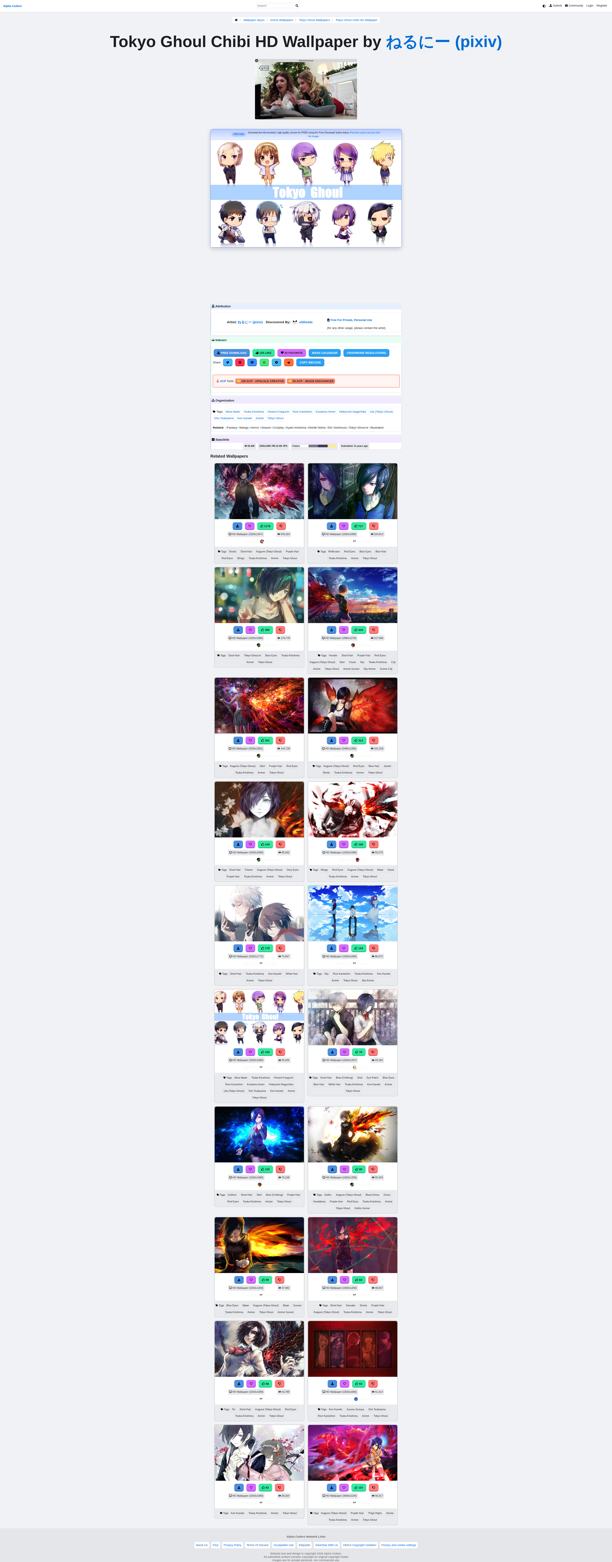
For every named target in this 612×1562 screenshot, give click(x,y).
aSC (363, 859)
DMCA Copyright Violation (359, 1545)
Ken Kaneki (244, 418)
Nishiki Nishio (317, 427)
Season (266, 427)
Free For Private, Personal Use (351, 320)
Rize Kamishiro (302, 411)
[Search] (297, 6)
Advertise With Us (326, 1545)
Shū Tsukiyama (224, 418)
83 (360, 1279)
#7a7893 (313, 446)
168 (360, 844)
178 (267, 948)
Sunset (297, 1305)
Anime (260, 418)
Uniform (232, 1194)
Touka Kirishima (254, 411)
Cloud (352, 662)
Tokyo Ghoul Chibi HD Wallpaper (356, 20)
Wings (240, 558)
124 (360, 948)
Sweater (350, 1305)
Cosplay (278, 427)
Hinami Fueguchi (278, 411)
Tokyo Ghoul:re (358, 427)
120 (267, 1169)
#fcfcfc (304, 446)
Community (575, 5)
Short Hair (246, 551)
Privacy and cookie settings (398, 1545)
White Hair (292, 973)
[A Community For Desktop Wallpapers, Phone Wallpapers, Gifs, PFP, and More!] (236, 20)
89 (267, 1279)
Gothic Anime (362, 1208)
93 (360, 1383)
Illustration (376, 427)
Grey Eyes (293, 870)
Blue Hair (380, 551)
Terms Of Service (258, 1545)
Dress (387, 1194)
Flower (249, 870)
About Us (202, 1545)
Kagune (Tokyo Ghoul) (269, 551)
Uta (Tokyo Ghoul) (381, 411)
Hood (391, 870)
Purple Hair (292, 551)
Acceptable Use (284, 1545)
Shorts (232, 551)
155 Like (265, 352)
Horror (254, 427)
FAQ (216, 1545)
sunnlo (270, 541)
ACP (223, 381)
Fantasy (232, 427)
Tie (233, 1409)
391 (267, 740)
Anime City (386, 669)
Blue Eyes (365, 551)
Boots (326, 772)
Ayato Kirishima (296, 427)
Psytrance (363, 645)
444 (360, 629)
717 (360, 526)
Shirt (359, 1077)
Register (602, 5)
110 (360, 1487)
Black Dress (372, 1194)
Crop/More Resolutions (366, 352)
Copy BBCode (310, 362)
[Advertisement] (306, 274)
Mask (380, 870)
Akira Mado (233, 411)
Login (589, 5)
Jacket (387, 766)
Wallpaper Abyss (254, 20)
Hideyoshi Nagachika (352, 411)
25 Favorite (293, 352)
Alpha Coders (12, 6)
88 (267, 1383)
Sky (362, 662)
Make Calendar (324, 352)
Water (245, 1305)
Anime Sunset (351, 669)
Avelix (363, 1399)
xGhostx (306, 322)
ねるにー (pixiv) (444, 41)
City (393, 662)
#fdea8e (332, 446)
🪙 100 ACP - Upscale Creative (260, 381)
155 (267, 1052)
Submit (557, 5)
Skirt (342, 662)
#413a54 (323, 446)
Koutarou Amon (325, 411)
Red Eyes (227, 558)
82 (267, 1487)
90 (360, 1169)
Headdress (319, 1201)
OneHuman (270, 645)
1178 (266, 526)
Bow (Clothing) (344, 1077)
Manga (243, 427)
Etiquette (304, 1545)
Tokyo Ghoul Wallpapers (315, 20)
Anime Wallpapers (282, 20)
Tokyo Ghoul (275, 418)
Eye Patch (372, 1077)
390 (267, 629)
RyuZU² (363, 1067)
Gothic (328, 1194)
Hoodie (333, 655)
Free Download (233, 352)
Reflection (334, 551)
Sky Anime (370, 669)
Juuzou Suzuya (355, 1409)
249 (267, 844)
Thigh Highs (375, 1513)
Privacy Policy (232, 1545)
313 (360, 740)
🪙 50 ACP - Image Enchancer (311, 381)
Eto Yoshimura (337, 427)
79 (360, 1052)
